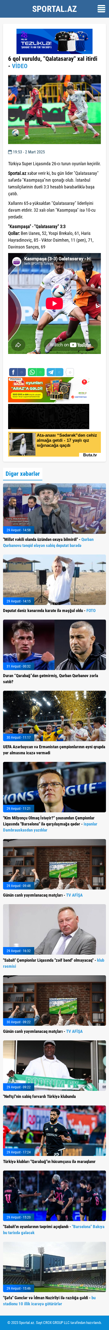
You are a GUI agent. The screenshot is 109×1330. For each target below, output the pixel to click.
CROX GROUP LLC (56, 1322)
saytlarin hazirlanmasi (28, 361)
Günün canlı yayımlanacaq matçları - (43, 895)
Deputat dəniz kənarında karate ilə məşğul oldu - (49, 610)
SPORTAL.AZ (54, 9)
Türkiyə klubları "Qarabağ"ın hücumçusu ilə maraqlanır (49, 1161)
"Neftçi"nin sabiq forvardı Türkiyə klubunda (39, 1096)
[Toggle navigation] (101, 8)
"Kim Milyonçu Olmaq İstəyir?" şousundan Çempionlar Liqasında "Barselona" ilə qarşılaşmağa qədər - (50, 824)
